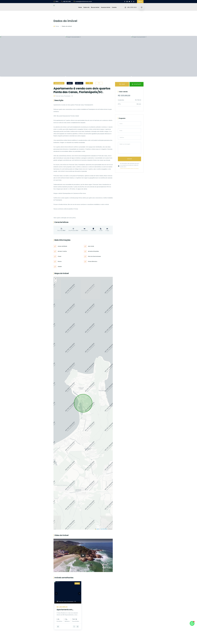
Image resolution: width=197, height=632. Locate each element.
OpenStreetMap (104, 529)
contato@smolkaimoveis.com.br (83, 1)
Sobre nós (86, 7)
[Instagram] (131, 1)
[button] (55, 279)
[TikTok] (133, 1)
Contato (114, 7)
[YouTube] (129, 1)
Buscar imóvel (95, 7)
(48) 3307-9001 (67, 1)
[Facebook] (124, 1)
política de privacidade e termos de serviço (129, 168)
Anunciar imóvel (105, 7)
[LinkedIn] (127, 1)
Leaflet (97, 529)
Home (80, 7)
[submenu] (142, 7)
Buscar (140, 1)
